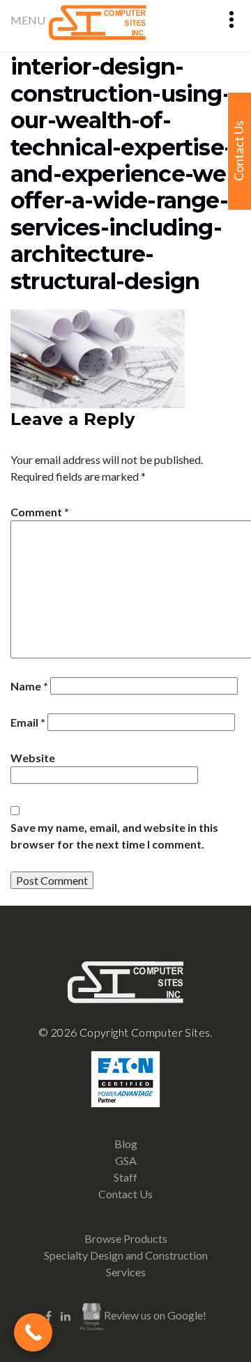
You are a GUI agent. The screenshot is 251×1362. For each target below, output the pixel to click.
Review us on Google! (155, 1315)
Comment (39, 511)
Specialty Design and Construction (126, 1255)
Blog (125, 1143)
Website (32, 757)
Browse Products (125, 1238)
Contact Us (125, 1193)
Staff (125, 1177)
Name (29, 685)
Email (27, 722)
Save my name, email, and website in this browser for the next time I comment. (114, 836)
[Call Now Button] (33, 1332)
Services (126, 1271)
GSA (126, 1160)
